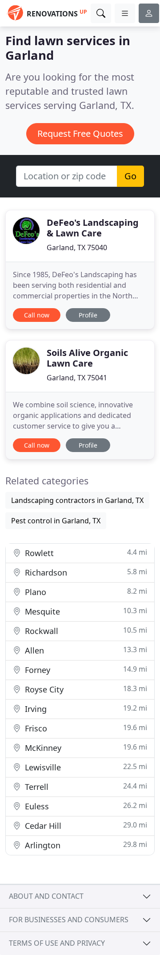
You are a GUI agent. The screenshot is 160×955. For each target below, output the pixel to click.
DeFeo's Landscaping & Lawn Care (93, 228)
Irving (85, 708)
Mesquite (85, 611)
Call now (36, 315)
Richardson (85, 572)
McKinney (85, 747)
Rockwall (85, 630)
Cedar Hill (85, 825)
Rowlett (85, 552)
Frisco (85, 728)
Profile (88, 315)
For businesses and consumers (68, 919)
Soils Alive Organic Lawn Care (87, 358)
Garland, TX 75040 (77, 247)
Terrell (85, 786)
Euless (85, 806)
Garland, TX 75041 (77, 378)
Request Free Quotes (80, 133)
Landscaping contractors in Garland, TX (77, 500)
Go (130, 176)
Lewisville (85, 767)
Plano (85, 591)
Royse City (85, 689)
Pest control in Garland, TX (55, 521)
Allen (85, 650)
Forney (85, 669)
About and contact (46, 896)
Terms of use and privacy (57, 943)
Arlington (85, 845)
